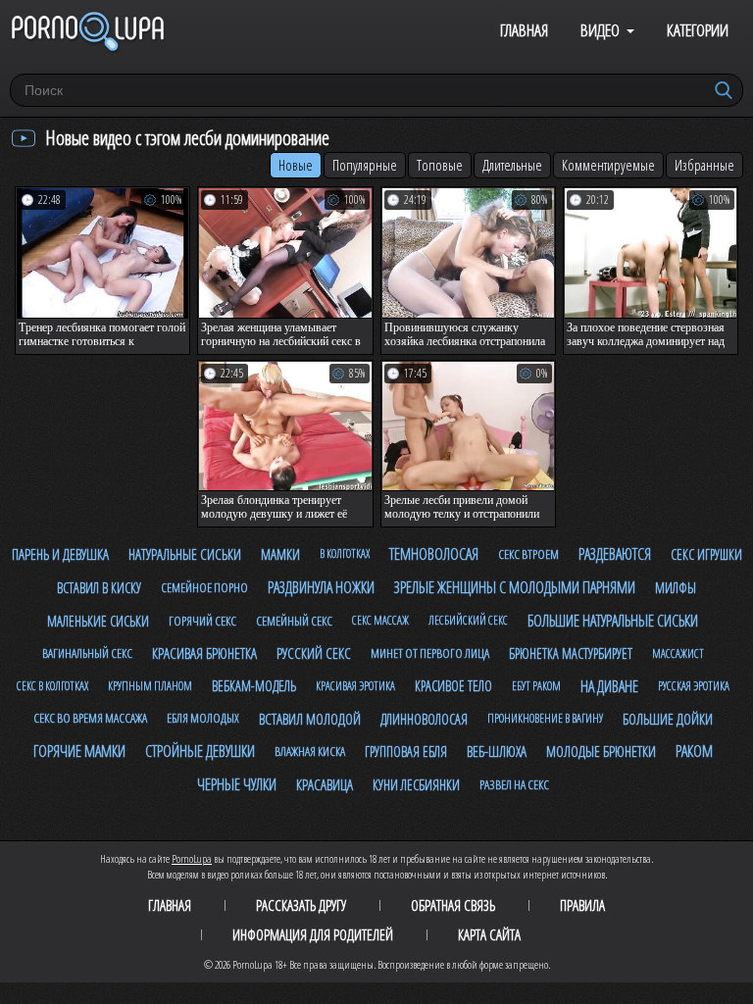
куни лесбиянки (416, 785)
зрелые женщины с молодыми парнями (514, 587)
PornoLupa (192, 858)
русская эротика (693, 686)
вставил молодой (310, 718)
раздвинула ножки (321, 587)
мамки (280, 554)
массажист (678, 653)
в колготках (345, 553)
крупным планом (150, 686)
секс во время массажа (90, 718)
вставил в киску (99, 587)
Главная (524, 30)
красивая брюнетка (204, 653)
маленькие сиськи (98, 621)
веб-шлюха (497, 751)
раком (694, 751)
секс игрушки (706, 554)
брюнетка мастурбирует (570, 653)
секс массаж (380, 620)
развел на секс (514, 784)
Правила (582, 905)
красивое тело (453, 686)
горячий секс (202, 620)
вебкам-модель (254, 686)
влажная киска (310, 751)
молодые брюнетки (601, 751)
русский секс (313, 653)
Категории (697, 30)
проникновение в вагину (545, 718)
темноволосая (433, 554)
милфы (675, 587)
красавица (324, 784)
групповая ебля (406, 751)
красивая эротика (355, 686)
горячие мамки (79, 751)
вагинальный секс (87, 653)
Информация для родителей (312, 934)
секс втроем (528, 554)
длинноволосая (424, 719)
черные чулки (236, 784)
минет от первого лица (430, 653)
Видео (600, 30)
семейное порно (204, 587)
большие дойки (668, 718)
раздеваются (614, 554)
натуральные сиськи (184, 554)
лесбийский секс (468, 620)
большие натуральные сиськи (612, 620)
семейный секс (294, 620)
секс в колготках (52, 686)
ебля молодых (203, 718)
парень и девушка (60, 554)
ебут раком (536, 686)
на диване (609, 686)
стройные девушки (200, 751)
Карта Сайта (489, 934)
